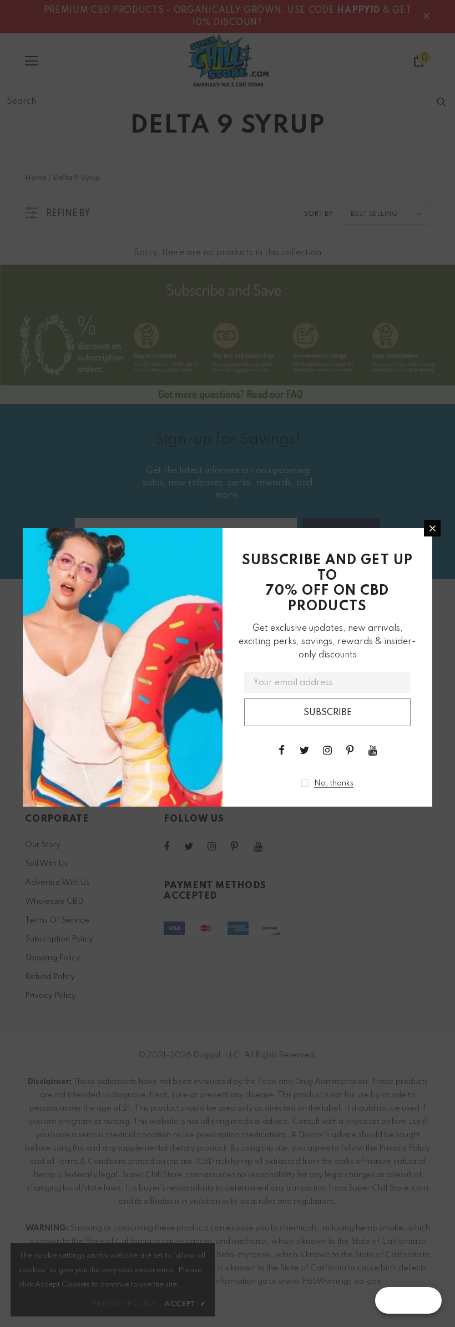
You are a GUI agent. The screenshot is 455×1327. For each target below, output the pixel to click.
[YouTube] (373, 750)
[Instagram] (327, 750)
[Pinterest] (350, 750)
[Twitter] (304, 750)
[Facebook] (282, 750)
